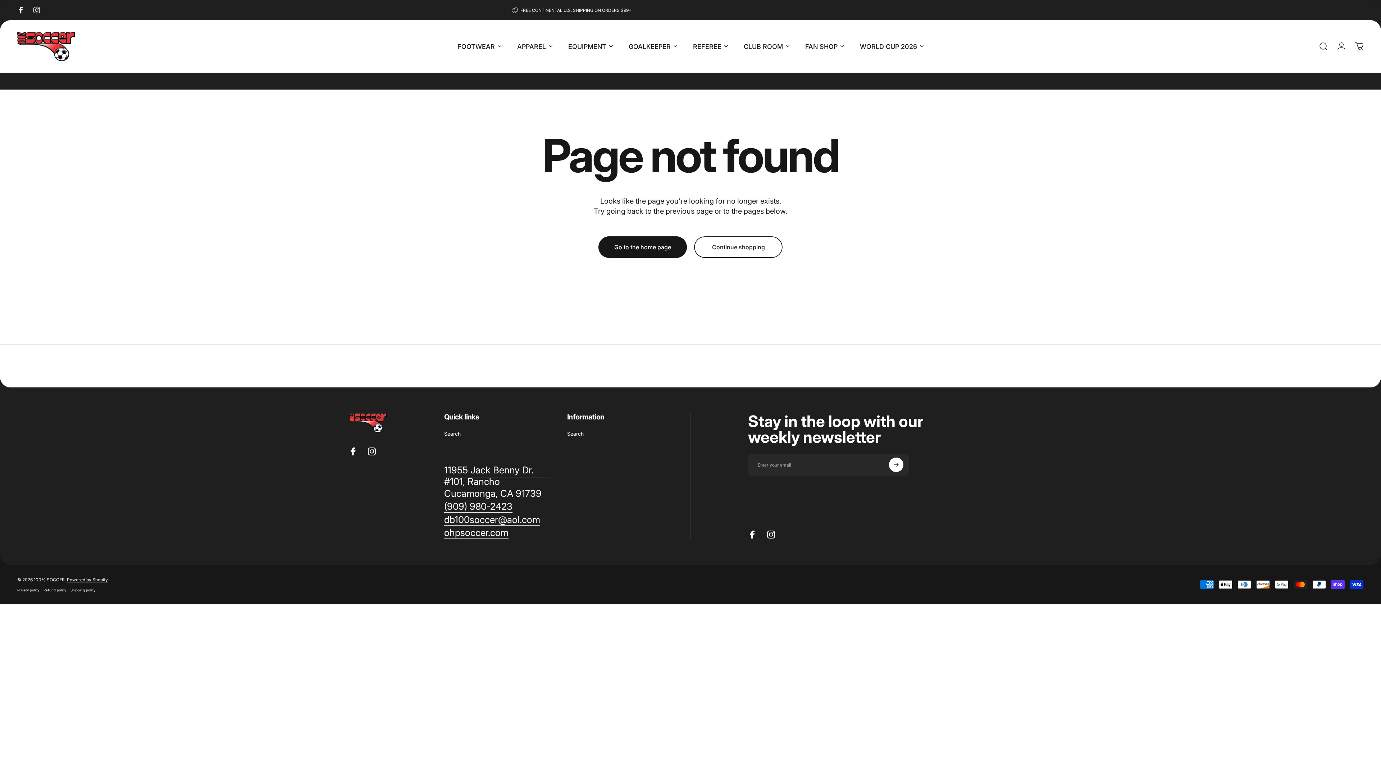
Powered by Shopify (87, 579)
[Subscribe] (896, 465)
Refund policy (55, 590)
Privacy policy (28, 590)
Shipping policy (82, 590)
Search (452, 434)
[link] (478, 507)
